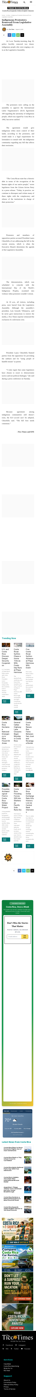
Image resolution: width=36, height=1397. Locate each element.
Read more (4, 701)
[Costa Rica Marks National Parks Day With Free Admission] (27, 1169)
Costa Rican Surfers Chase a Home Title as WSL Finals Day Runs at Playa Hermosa (18, 660)
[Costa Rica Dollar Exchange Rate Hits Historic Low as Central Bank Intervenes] (30, 785)
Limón (21, 1111)
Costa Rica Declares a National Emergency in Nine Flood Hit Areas (6, 732)
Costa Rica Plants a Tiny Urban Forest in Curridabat (13, 1159)
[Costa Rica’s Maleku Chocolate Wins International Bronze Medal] (27, 1179)
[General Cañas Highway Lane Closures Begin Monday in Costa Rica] (18, 718)
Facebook (9, 1345)
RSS (7, 1349)
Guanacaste (14, 1111)
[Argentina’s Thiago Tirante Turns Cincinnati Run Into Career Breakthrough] (27, 1189)
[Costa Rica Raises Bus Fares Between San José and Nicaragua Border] (30, 718)
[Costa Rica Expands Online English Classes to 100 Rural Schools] (27, 1209)
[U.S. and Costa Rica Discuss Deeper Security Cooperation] (6, 645)
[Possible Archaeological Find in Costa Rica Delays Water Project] (6, 785)
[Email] (22, 35)
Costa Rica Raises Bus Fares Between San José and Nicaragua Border (30, 732)
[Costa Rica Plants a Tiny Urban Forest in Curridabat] (27, 1160)
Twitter (16, 1349)
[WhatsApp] (18, 35)
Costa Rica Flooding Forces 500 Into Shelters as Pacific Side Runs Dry (17, 799)
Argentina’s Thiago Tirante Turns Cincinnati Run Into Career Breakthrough (12, 1189)
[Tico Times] (4, 29)
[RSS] (3, 1348)
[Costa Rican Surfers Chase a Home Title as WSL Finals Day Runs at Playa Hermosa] (18, 645)
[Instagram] (16, 1345)
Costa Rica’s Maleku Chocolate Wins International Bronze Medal (11, 1179)
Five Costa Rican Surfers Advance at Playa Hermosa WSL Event (30, 658)
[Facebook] (9, 35)
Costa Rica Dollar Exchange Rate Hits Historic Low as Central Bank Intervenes (30, 800)
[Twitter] (14, 35)
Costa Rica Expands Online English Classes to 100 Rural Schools (13, 1208)
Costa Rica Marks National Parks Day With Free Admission (13, 1168)
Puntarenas (29, 1111)
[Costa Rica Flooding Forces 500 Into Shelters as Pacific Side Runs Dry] (18, 785)
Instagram (22, 1345)
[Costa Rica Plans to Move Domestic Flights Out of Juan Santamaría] (27, 1150)
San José (6, 1111)
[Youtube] (21, 1348)
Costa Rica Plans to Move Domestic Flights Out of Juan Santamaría (13, 1149)
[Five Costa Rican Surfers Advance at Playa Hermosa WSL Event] (30, 645)
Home (3, 15)
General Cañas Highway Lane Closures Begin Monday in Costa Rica (17, 731)
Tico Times (11, 29)
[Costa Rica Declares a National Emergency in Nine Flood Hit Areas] (6, 718)
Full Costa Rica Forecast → (17, 1132)
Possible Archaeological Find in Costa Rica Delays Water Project (6, 798)
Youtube (27, 1349)
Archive (8, 15)
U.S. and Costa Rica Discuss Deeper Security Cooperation (6, 657)
